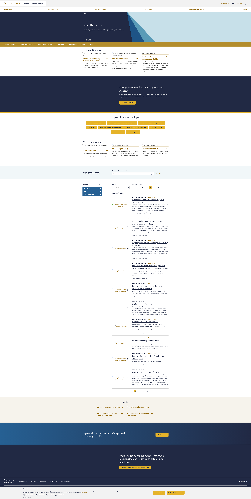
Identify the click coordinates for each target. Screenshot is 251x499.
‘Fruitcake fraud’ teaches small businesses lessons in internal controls (147, 287)
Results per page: (137, 184)
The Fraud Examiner (150, 149)
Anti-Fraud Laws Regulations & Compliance (120, 123)
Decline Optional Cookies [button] (175, 493)
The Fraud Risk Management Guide (150, 58)
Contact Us (33, 481)
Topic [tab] (84, 191)
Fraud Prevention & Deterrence (135, 127)
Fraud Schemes (156, 127)
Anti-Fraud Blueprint (120, 58)
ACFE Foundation (65, 481)
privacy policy (84, 492)
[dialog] (125, 493)
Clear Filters (159, 174)
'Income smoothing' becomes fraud (145, 340)
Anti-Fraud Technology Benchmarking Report (91, 59)
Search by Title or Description (120, 171)
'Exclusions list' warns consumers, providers (148, 265)
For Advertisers (53, 481)
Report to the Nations (26, 44)
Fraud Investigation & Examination (109, 127)
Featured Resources (9, 44)
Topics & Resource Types (45, 44)
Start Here (161, 435)
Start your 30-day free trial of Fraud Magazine (134, 467)
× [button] (249, 488)
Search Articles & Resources (77, 44)
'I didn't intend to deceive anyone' (145, 321)
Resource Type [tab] (87, 188)
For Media (43, 481)
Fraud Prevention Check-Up (138, 407)
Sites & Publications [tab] (88, 194)
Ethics (90, 127)
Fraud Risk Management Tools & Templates (107, 414)
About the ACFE (225, 3)
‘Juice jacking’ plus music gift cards (145, 372)
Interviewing (117, 132)
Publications (60, 44)
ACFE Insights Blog (120, 149)
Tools (91, 44)
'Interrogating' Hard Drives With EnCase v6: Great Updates (149, 357)
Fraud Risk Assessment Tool (108, 407)
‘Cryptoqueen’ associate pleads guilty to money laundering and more (150, 244)
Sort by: (114, 184)
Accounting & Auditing (95, 123)
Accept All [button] (159, 493)
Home (85, 13)
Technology (132, 132)
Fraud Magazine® (89, 150)
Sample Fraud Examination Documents (138, 414)
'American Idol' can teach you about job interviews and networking (147, 222)
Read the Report (126, 102)
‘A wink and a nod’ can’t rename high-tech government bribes (148, 201)
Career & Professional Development (150, 123)
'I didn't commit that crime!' (142, 304)
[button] (76, 497)
